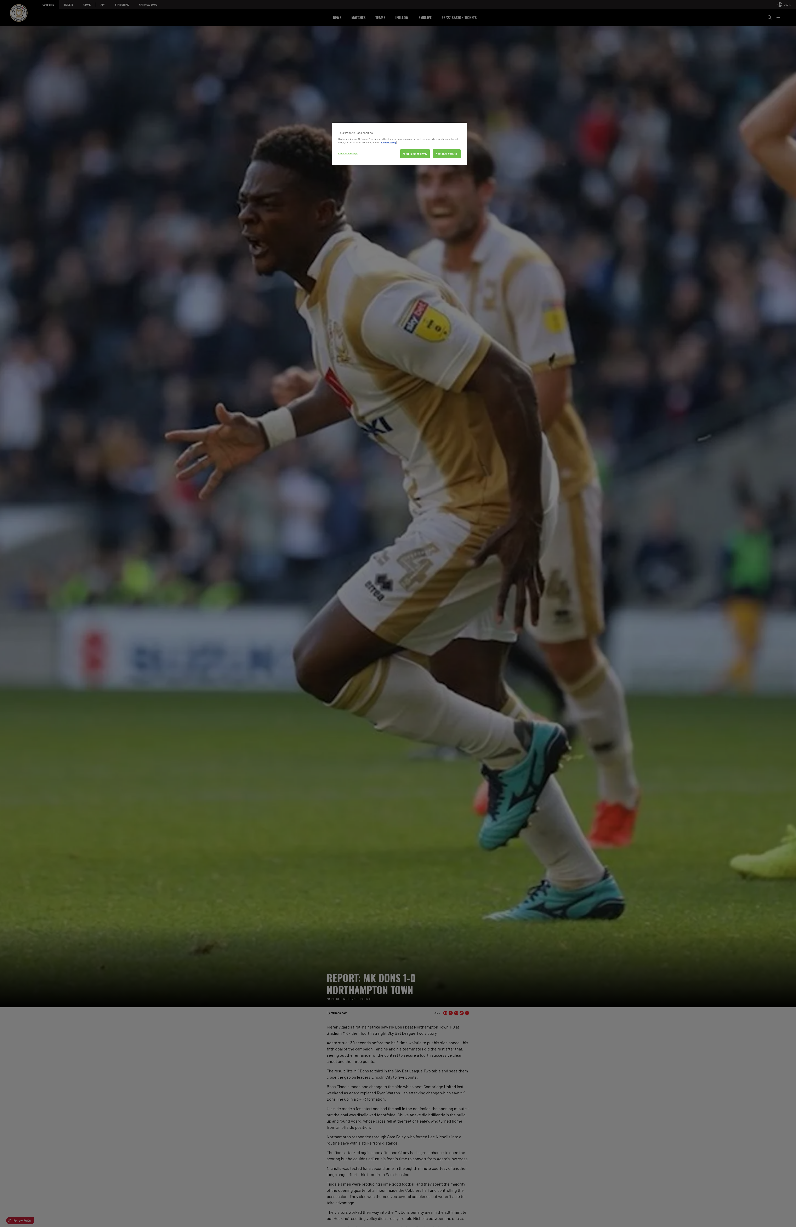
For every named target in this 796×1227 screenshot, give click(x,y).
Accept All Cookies (446, 153)
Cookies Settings (348, 153)
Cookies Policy (388, 142)
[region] (399, 144)
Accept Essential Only (415, 153)
